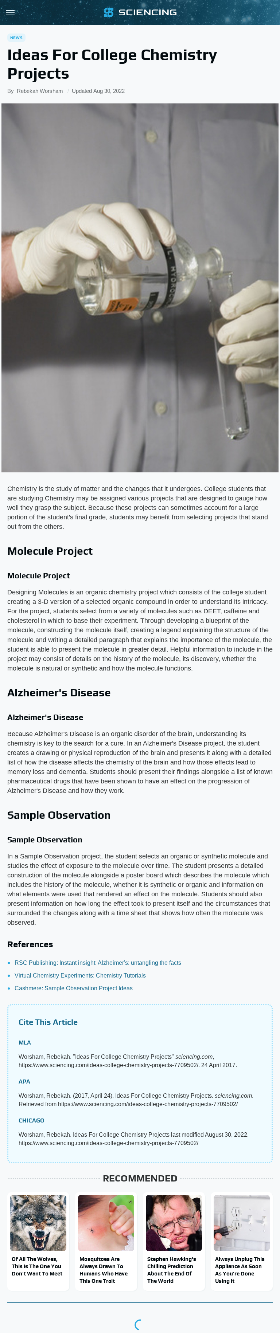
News (16, 37)
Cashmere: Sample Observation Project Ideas (74, 988)
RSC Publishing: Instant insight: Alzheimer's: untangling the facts (98, 963)
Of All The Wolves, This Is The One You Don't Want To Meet (37, 1266)
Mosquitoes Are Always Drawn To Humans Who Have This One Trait (103, 1270)
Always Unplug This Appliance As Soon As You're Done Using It (240, 1270)
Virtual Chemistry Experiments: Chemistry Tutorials (80, 975)
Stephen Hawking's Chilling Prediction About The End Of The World (171, 1270)
